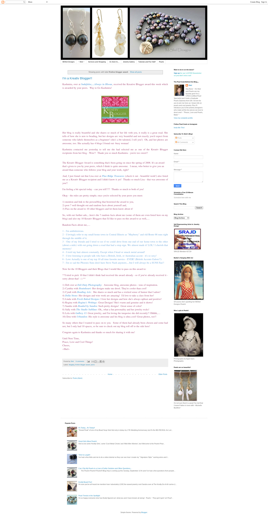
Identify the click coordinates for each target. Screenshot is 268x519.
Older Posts (162, 374)
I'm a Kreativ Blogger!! (77, 78)
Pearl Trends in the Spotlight (89, 496)
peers (93, 365)
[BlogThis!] (95, 361)
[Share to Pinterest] (103, 361)
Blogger (144, 512)
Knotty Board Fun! (85, 482)
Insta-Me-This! (179, 128)
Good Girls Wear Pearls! (87, 441)
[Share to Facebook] (100, 361)
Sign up (177, 73)
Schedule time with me (182, 198)
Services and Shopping (97, 62)
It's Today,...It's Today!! (86, 428)
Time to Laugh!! (84, 455)
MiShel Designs (69, 62)
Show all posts (136, 72)
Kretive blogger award (82, 365)
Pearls (161, 62)
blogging (71, 365)
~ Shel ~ (81, 62)
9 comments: (80, 361)
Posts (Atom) (77, 378)
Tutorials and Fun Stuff (146, 62)
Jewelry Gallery (129, 62)
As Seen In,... (114, 62)
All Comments (182, 142)
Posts (179, 138)
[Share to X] (98, 361)
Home (110, 374)
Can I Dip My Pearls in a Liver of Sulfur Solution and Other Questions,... (105, 468)
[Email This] (92, 361)
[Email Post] (88, 361)
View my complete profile (183, 118)
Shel (190, 85)
